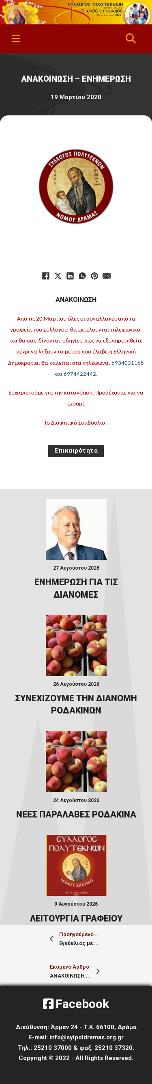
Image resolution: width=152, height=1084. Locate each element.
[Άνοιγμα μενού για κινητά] (16, 38)
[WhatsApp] (82, 276)
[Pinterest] (94, 276)
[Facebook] (46, 276)
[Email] (107, 276)
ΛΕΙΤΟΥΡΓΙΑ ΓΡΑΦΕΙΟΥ (76, 918)
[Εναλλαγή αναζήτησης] (130, 38)
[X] (58, 276)
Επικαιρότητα (76, 450)
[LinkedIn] (70, 276)
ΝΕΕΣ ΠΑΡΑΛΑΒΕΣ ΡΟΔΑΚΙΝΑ (76, 814)
